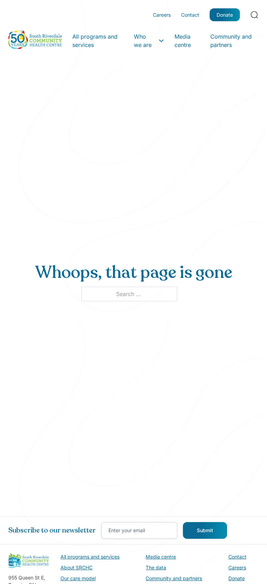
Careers (162, 15)
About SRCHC (76, 567)
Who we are (143, 40)
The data (156, 567)
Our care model (78, 578)
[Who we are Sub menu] (161, 40)
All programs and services (95, 40)
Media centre (183, 40)
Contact (190, 15)
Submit (205, 530)
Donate (225, 15)
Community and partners (231, 40)
